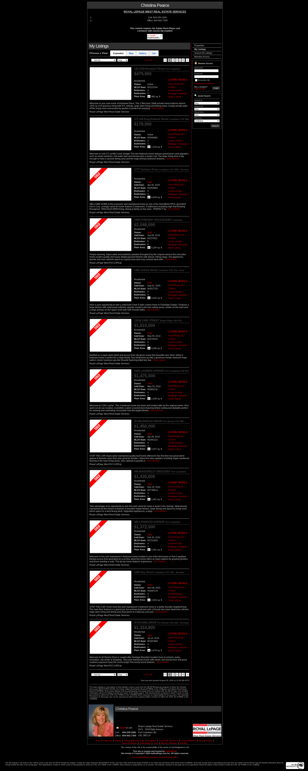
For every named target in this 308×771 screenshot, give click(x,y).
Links (155, 743)
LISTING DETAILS (178, 79)
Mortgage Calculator (178, 93)
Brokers (174, 741)
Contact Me (164, 741)
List (154, 53)
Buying (118, 741)
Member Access (202, 57)
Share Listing (174, 97)
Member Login (138, 741)
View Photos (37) (176, 335)
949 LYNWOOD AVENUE (157, 523)
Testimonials (145, 743)
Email (122, 728)
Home (98, 741)
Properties (199, 45)
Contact (171, 87)
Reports (209, 741)
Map (131, 53)
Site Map (183, 743)
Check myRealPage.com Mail (144, 757)
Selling (127, 741)
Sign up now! (200, 89)
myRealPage (171, 751)
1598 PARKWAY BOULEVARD (158, 221)
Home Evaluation (129, 743)
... (180, 60)
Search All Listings (203, 53)
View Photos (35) (176, 134)
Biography (151, 741)
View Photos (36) (176, 84)
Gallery (142, 53)
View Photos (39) (176, 285)
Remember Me (204, 80)
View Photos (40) (176, 184)
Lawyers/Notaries (188, 741)
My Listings (200, 49)
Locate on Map (175, 90)
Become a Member (169, 743)
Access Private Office (168, 757)
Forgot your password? (204, 83)
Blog (201, 741)
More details (158, 108)
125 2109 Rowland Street (157, 70)
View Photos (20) (176, 235)
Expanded (118, 53)
